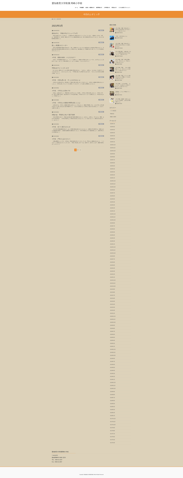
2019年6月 (112, 364)
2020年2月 (112, 343)
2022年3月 (112, 271)
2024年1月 (112, 211)
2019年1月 (112, 379)
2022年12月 (113, 247)
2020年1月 (112, 346)
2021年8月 (112, 292)
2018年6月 (112, 400)
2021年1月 (112, 313)
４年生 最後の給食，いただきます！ (64, 57)
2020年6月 (112, 334)
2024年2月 (112, 208)
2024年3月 (112, 205)
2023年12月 (113, 214)
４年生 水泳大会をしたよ (121, 36)
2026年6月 (112, 126)
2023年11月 (112, 217)
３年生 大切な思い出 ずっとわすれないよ (66, 80)
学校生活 (101, 30)
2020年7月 (112, 331)
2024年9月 (112, 189)
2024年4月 (112, 202)
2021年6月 (112, 298)
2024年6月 (112, 195)
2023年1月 (112, 244)
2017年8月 (112, 430)
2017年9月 (112, 427)
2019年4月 (112, 370)
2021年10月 (113, 286)
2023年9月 (112, 223)
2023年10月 (113, 220)
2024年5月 (112, 199)
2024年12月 (113, 180)
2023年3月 (112, 238)
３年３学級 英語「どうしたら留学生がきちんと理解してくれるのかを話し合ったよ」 (122, 77)
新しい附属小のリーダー (60, 45)
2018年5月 (112, 403)
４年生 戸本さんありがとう (61, 139)
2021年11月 (112, 283)
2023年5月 (112, 232)
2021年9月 (112, 289)
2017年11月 (112, 421)
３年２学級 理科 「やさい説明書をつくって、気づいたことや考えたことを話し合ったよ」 (122, 69)
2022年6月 (112, 262)
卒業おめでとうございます (60, 68)
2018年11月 (112, 385)
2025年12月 (113, 144)
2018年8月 (112, 394)
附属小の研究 (113, 116)
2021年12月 (113, 280)
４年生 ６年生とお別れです (61, 90)
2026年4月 (112, 132)
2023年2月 (112, 241)
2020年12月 (113, 316)
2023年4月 (112, 235)
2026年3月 (112, 135)
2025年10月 (113, 150)
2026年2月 (112, 138)
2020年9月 (112, 325)
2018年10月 (113, 388)
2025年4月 (112, 168)
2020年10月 (113, 322)
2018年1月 (112, 415)
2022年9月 (112, 256)
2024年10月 (113, 186)
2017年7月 (112, 433)
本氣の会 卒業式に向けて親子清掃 (63, 115)
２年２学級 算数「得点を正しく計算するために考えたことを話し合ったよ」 (122, 45)
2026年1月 (112, 141)
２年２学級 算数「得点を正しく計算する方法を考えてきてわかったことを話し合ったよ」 (122, 30)
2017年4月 (112, 439)
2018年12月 (113, 382)
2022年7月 (112, 259)
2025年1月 (112, 177)
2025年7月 (112, 159)
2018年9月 (112, 391)
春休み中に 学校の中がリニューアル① (65, 33)
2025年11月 (112, 147)
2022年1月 (112, 277)
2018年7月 (112, 397)
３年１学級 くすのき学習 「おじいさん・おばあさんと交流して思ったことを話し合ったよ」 (122, 85)
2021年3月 (112, 307)
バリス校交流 (113, 110)
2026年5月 (112, 129)
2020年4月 (112, 340)
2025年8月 (112, 156)
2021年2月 (112, 310)
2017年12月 (113, 418)
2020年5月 (112, 337)
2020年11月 (112, 319)
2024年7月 (112, 192)
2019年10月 (113, 355)
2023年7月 (112, 226)
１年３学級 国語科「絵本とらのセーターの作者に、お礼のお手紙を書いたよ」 (122, 100)
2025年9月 (112, 153)
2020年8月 (112, 328)
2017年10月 (113, 424)
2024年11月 (112, 183)
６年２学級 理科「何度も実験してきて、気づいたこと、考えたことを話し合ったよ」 (122, 61)
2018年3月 (112, 409)
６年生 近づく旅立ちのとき (61, 127)
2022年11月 (112, 250)
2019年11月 (112, 352)
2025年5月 (112, 165)
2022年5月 (112, 265)
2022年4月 (112, 268)
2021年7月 (112, 295)
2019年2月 (112, 376)
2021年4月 (112, 304)
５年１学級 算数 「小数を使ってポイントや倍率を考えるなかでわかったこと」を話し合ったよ (123, 53)
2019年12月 (113, 349)
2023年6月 (112, 229)
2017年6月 (112, 436)
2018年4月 (112, 406)
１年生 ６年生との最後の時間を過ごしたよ (66, 103)
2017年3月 (112, 442)
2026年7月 (112, 123)
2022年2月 (112, 274)
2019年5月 (112, 367)
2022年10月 (113, 253)
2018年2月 (112, 412)
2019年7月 (112, 361)
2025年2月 (112, 174)
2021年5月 (112, 301)
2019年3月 (112, 373)
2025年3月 (112, 171)
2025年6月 (112, 162)
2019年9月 (112, 358)
